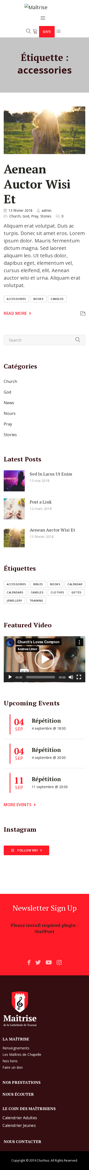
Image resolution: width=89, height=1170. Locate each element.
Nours (10, 413)
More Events (18, 804)
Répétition (46, 720)
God (25, 216)
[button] (44, 659)
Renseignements (15, 1048)
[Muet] (70, 677)
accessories (16, 299)
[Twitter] (38, 962)
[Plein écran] (78, 677)
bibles (38, 584)
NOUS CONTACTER (22, 1141)
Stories (45, 216)
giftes (76, 592)
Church (15, 216)
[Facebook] (28, 962)
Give (47, 31)
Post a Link (41, 502)
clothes (57, 592)
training (36, 600)
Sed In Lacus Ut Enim (51, 474)
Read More (15, 313)
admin (46, 210)
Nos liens (10, 1061)
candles (57, 299)
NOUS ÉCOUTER (18, 1094)
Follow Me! (27, 850)
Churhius (43, 1160)
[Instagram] (59, 962)
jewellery (14, 600)
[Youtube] (49, 962)
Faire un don (12, 1067)
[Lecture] (10, 677)
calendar (74, 584)
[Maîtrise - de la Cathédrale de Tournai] (43, 7)
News (9, 402)
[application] (44, 659)
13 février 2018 (20, 210)
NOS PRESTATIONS (21, 1082)
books (38, 299)
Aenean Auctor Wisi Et (37, 184)
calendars (15, 592)
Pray (34, 216)
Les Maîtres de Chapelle (21, 1054)
